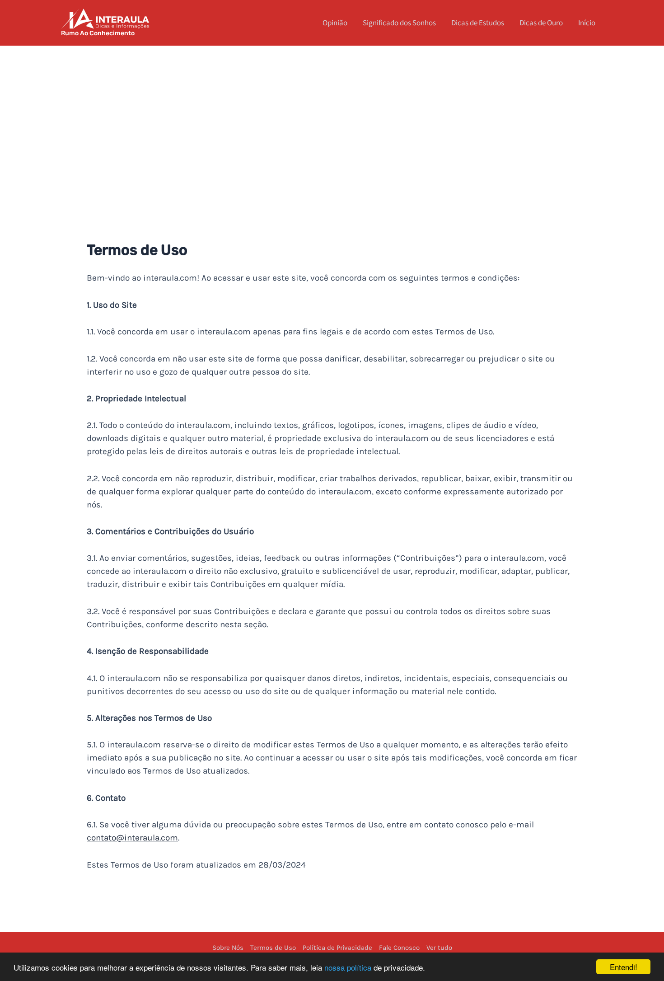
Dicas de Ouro (541, 23)
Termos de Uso (273, 947)
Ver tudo (439, 947)
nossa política (347, 967)
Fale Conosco (399, 947)
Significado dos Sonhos (399, 23)
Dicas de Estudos (477, 23)
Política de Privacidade (337, 947)
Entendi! (623, 966)
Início (586, 23)
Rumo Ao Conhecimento (98, 33)
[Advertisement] (332, 113)
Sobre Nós (227, 947)
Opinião (335, 23)
